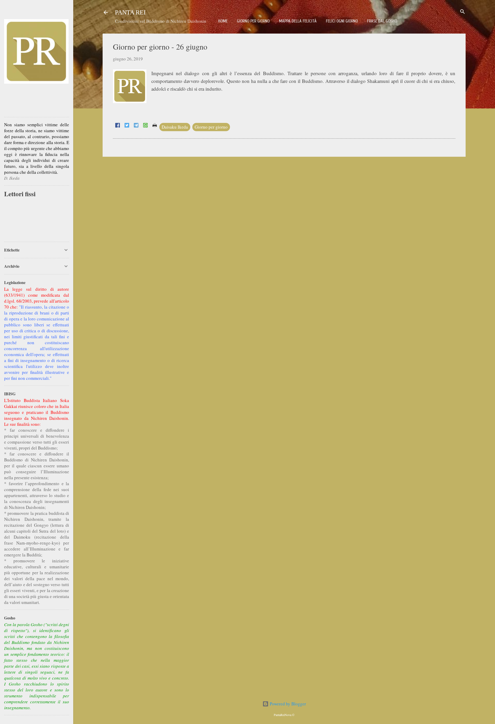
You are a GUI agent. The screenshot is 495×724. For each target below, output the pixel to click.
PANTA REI (130, 12)
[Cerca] (462, 12)
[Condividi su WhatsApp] (145, 126)
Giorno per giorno (253, 21)
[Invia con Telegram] (136, 126)
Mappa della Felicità (298, 21)
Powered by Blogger (287, 704)
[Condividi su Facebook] (117, 126)
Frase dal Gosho (382, 21)
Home (223, 21)
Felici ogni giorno (342, 21)
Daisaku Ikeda (175, 127)
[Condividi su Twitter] (127, 126)
